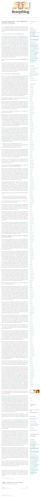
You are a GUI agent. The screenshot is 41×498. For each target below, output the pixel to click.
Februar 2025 (31, 87)
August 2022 (31, 114)
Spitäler (35, 54)
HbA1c (7, 380)
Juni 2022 (31, 117)
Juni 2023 (31, 96)
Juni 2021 (31, 135)
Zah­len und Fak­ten (14, 37)
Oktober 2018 (32, 186)
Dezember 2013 (32, 273)
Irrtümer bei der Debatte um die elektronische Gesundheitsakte (6, 488)
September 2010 (32, 333)
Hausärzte (31, 41)
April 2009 (31, 363)
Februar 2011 (31, 324)
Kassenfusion (36, 43)
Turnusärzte (31, 56)
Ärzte (33, 59)
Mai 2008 (31, 382)
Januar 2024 (31, 94)
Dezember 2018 (32, 183)
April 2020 (31, 156)
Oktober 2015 (32, 237)
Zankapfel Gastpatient (33, 421)
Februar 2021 (31, 140)
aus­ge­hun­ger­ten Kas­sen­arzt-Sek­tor (20, 132)
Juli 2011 (31, 315)
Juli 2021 (31, 133)
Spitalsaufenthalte (32, 52)
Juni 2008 (31, 381)
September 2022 (32, 112)
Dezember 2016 (32, 218)
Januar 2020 (31, 161)
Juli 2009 (31, 358)
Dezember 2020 (32, 144)
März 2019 (31, 177)
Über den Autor (15, 17)
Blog (8, 477)
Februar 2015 (31, 250)
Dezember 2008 (32, 370)
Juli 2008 (31, 379)
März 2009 (31, 365)
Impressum (27, 17)
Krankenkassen (33, 46)
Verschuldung (35, 56)
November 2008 (32, 372)
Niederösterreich (32, 48)
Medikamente (31, 47)
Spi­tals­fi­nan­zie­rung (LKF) (20, 173)
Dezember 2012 (32, 294)
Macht (38, 46)
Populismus (33, 50)
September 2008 (32, 375)
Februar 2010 (31, 345)
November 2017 (32, 200)
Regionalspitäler (32, 51)
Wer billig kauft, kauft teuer (33, 80)
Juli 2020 (31, 151)
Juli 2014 (31, 260)
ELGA (38, 32)
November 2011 (32, 308)
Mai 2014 (31, 264)
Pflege (38, 48)
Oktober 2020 (32, 147)
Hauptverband (36, 40)
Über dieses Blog (9, 17)
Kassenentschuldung (32, 43)
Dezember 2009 (32, 349)
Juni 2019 (31, 172)
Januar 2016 (31, 234)
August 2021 (31, 131)
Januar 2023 (31, 105)
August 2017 (31, 204)
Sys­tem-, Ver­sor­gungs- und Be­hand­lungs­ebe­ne (19, 222)
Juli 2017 (31, 206)
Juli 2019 (31, 170)
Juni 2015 (31, 243)
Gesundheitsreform (34, 37)
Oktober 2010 (32, 331)
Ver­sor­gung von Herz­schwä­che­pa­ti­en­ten (21, 405)
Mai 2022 (31, 119)
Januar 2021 (31, 142)
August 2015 (31, 241)
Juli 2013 (31, 282)
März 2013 (31, 289)
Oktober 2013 (32, 276)
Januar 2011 (31, 326)
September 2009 (32, 354)
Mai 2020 (31, 154)
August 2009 (31, 356)
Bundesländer (33, 32)
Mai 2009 (31, 361)
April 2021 (31, 138)
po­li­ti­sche (16, 416)
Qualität (37, 50)
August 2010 (31, 335)
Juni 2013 (31, 283)
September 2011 (32, 312)
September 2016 (32, 223)
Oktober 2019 (32, 165)
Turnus (36, 55)
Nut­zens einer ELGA (8, 137)
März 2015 (31, 248)
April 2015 (31, 246)
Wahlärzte (31, 59)
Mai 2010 (31, 340)
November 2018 (32, 184)
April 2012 (31, 303)
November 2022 (32, 108)
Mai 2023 (31, 98)
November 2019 (32, 163)
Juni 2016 (31, 225)
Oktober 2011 (32, 310)
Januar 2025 (31, 89)
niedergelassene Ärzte (36, 47)
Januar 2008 (31, 386)
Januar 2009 (31, 368)
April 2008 (31, 384)
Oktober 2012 (32, 296)
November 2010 (32, 329)
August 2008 (31, 377)
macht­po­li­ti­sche (22, 416)
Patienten (35, 48)
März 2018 (31, 195)
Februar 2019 (31, 179)
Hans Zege (22, 36)
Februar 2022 (31, 124)
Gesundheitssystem (34, 39)
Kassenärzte (32, 44)
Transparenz (33, 55)
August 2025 (31, 85)
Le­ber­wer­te (17, 380)
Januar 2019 (31, 181)
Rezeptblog (20, 12)
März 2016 (31, 230)
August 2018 (31, 190)
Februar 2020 (31, 160)
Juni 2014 (31, 262)
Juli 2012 (31, 299)
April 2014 (31, 266)
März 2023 (31, 101)
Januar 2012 (31, 306)
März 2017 (31, 213)
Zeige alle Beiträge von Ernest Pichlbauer (11, 483)
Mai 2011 (31, 319)
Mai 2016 (31, 227)
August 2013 (31, 280)
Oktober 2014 (32, 255)
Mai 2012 (31, 301)
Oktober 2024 (32, 91)
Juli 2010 (31, 336)
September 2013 (32, 278)
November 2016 (32, 220)
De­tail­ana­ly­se (7, 120)
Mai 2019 (31, 174)
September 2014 (32, 257)
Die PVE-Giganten (32, 78)
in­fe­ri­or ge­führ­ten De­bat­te (17, 204)
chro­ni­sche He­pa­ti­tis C (18, 382)
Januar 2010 (31, 347)
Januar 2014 (31, 271)
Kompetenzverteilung (36, 44)
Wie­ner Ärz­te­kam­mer (24, 119)
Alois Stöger (32, 29)
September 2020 (32, 149)
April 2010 (31, 342)
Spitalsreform (37, 52)
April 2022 (31, 121)
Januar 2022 (31, 126)
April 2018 (31, 193)
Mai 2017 (31, 209)
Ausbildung (34, 30)
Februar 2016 (31, 232)
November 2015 (32, 236)
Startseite (4, 17)
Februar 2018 (31, 197)
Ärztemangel (31, 62)
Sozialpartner (35, 51)
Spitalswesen (32, 54)
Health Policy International (34, 17)
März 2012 (31, 305)
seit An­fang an (14, 437)
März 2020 (31, 158)
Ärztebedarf (35, 59)
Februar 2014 (31, 269)
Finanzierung (33, 33)
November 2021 (32, 128)
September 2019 (32, 167)
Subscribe (31, 55)
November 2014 (32, 253)
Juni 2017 (31, 207)
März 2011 (31, 322)
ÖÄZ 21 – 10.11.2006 (7, 44)
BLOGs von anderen (22, 17)
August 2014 (31, 259)
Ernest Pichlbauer (10, 24)
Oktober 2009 (32, 352)
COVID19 (37, 32)
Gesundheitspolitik (32, 446)
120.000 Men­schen (20, 38)
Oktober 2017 (32, 202)
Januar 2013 (31, 292)
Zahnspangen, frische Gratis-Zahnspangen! (23, 487)
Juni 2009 (31, 359)
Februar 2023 (31, 103)
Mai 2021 (31, 137)
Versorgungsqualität (34, 58)
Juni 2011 (31, 317)
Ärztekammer (33, 61)
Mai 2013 (31, 285)
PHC (30, 50)
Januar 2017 (31, 216)
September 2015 (32, 239)
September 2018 (32, 188)
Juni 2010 (31, 338)
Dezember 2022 (32, 107)
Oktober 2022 (32, 110)
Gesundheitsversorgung (32, 40)
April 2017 (31, 211)
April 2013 (31, 287)
